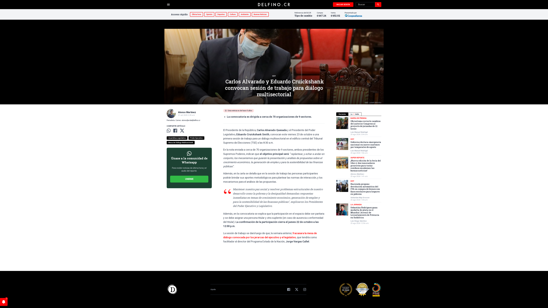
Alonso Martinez (357, 174)
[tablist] (358, 114)
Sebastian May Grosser (360, 198)
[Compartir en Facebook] (175, 130)
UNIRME (189, 179)
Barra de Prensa (358, 118)
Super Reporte (357, 158)
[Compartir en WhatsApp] (169, 131)
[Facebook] (288, 289)
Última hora (196, 14)
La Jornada (356, 205)
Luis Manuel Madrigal (359, 132)
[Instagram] (304, 289)
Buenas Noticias (260, 14)
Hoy (274, 76)
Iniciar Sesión (343, 5)
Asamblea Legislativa (177, 138)
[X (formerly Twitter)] (296, 289)
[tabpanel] (358, 170)
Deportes (221, 14)
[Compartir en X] (182, 130)
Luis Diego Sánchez (358, 221)
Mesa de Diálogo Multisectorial (180, 143)
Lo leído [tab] (355, 114)
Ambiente (245, 14)
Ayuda (213, 289)
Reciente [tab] (342, 114)
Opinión (209, 14)
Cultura (233, 14)
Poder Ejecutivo (196, 138)
